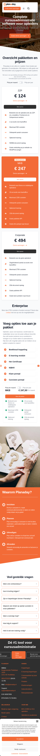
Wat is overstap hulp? (11, 616)
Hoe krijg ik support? (10, 623)
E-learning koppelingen (29, 671)
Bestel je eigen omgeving (9, 709)
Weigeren (20, 744)
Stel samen (20, 107)
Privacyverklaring (23, 753)
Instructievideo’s (26, 689)
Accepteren (20, 739)
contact (8, 312)
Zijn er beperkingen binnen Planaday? (17, 599)
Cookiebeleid (14, 753)
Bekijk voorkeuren (20, 749)
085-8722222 (5, 678)
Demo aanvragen (18, 101)
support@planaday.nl (8, 690)
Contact (4, 716)
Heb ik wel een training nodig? (14, 631)
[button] (37, 721)
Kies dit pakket (20, 396)
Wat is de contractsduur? (12, 584)
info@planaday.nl (11, 684)
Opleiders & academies (29, 715)
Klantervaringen (26, 685)
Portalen (24, 681)
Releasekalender (27, 693)
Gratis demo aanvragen (12, 8)
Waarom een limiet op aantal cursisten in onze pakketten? (18, 607)
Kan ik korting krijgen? (11, 591)
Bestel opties (5, 713)
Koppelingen (25, 668)
